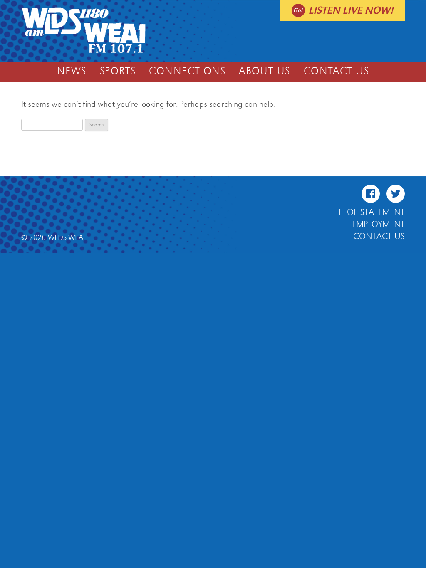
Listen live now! (350, 10)
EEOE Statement (372, 212)
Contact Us (336, 71)
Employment (378, 224)
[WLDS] (83, 52)
